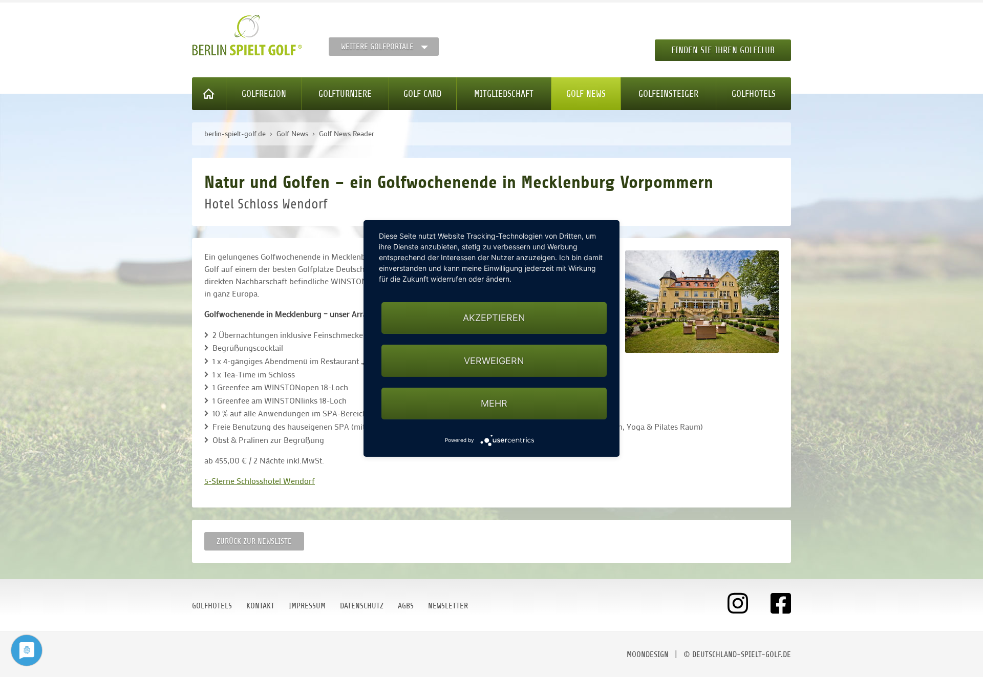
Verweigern (494, 360)
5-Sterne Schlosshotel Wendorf (259, 480)
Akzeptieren (494, 317)
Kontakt (260, 605)
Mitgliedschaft (503, 94)
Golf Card (422, 94)
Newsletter (448, 605)
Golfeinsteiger (668, 94)
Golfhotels (754, 94)
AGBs (406, 605)
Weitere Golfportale (377, 46)
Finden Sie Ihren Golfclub (723, 50)
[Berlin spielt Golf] (247, 35)
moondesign (648, 654)
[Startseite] (209, 93)
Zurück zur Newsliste (254, 541)
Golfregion (264, 94)
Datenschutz (361, 605)
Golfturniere (345, 94)
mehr (494, 403)
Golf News (586, 94)
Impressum (307, 605)
